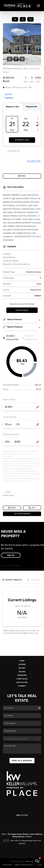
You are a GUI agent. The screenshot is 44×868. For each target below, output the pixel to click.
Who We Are (22, 682)
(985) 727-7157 (22, 815)
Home (22, 661)
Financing (22, 675)
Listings (22, 664)
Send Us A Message (22, 761)
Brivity (20, 861)
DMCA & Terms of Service (24, 865)
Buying (22, 668)
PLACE (28, 837)
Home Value (22, 679)
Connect (22, 686)
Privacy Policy (7, 865)
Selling (22, 672)
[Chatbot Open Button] (37, 861)
